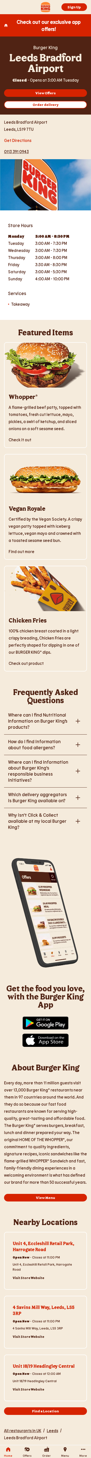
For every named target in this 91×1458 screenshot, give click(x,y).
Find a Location (45, 1411)
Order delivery (46, 104)
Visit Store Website (28, 1278)
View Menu (45, 1197)
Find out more (21, 551)
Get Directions (17, 140)
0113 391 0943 (16, 151)
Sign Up (74, 7)
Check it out (20, 439)
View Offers (45, 93)
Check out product (26, 663)
